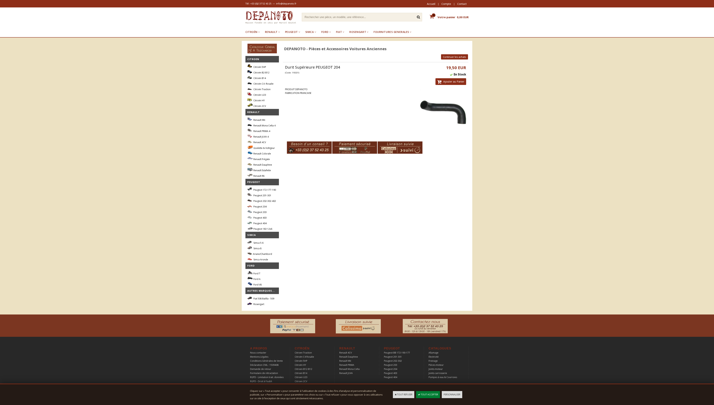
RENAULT (271, 32)
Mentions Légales (259, 356)
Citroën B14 (259, 78)
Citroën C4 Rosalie (304, 356)
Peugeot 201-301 (262, 195)
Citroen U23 (301, 377)
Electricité (434, 356)
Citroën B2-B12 (261, 72)
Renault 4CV (259, 142)
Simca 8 (257, 248)
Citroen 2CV (301, 381)
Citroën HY (259, 100)
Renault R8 (258, 176)
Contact (462, 4)
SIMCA (309, 32)
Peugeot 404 (260, 223)
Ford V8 (257, 284)
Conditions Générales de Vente (266, 360)
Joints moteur (436, 369)
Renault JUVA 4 (261, 136)
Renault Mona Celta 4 (264, 125)
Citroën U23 (259, 94)
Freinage (433, 360)
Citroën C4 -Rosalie (263, 83)
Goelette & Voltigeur (264, 148)
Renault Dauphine (262, 164)
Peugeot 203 (260, 212)
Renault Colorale (262, 153)
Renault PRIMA (346, 365)
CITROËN (251, 32)
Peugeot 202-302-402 (264, 201)
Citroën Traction (262, 89)
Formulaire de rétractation (264, 373)
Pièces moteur (436, 365)
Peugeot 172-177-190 (264, 189)
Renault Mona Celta (349, 369)
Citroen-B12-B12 (303, 369)
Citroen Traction (303, 352)
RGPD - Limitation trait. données (267, 377)
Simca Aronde (260, 259)
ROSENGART (357, 32)
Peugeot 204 (260, 206)
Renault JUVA (346, 373)
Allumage (433, 352)
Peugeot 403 (260, 217)
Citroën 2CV (259, 106)
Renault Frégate (261, 159)
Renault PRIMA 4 (261, 131)
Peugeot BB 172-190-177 (397, 352)
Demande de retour (260, 369)
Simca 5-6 (258, 242)
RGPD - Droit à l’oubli (261, 381)
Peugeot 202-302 (393, 360)
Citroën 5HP (259, 67)
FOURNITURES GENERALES (391, 32)
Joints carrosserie (438, 373)
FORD (325, 32)
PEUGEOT (291, 32)
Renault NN (259, 120)
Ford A (256, 279)
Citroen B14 (301, 373)
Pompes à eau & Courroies (443, 377)
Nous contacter (258, 352)
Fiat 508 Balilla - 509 (263, 298)
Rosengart (258, 304)
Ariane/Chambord (262, 254)
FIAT (339, 32)
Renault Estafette (262, 170)
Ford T (256, 273)
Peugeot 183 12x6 (262, 228)
